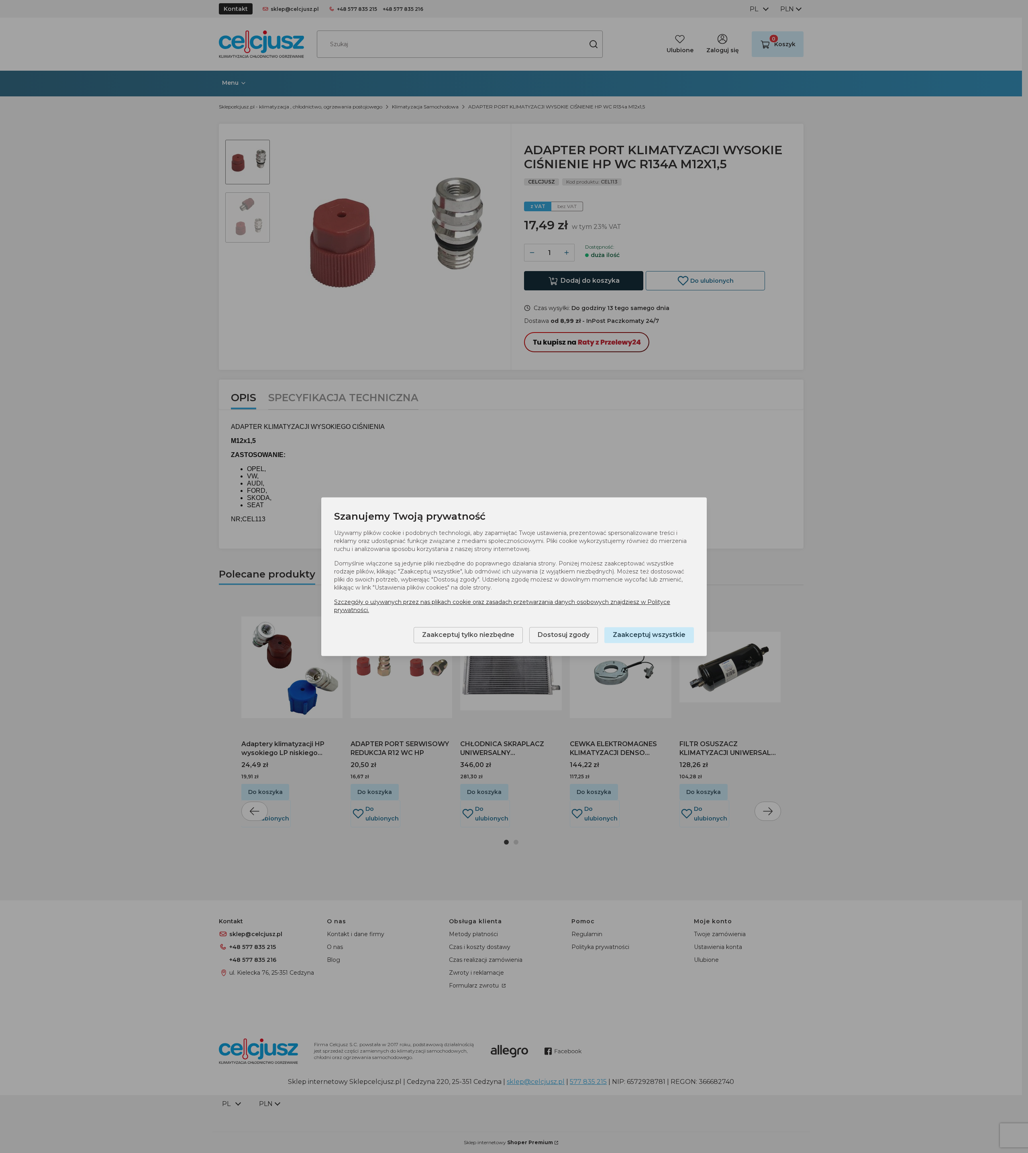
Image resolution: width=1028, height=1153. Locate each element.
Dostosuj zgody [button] (563, 635)
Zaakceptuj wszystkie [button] (649, 635)
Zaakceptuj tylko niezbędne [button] (468, 635)
